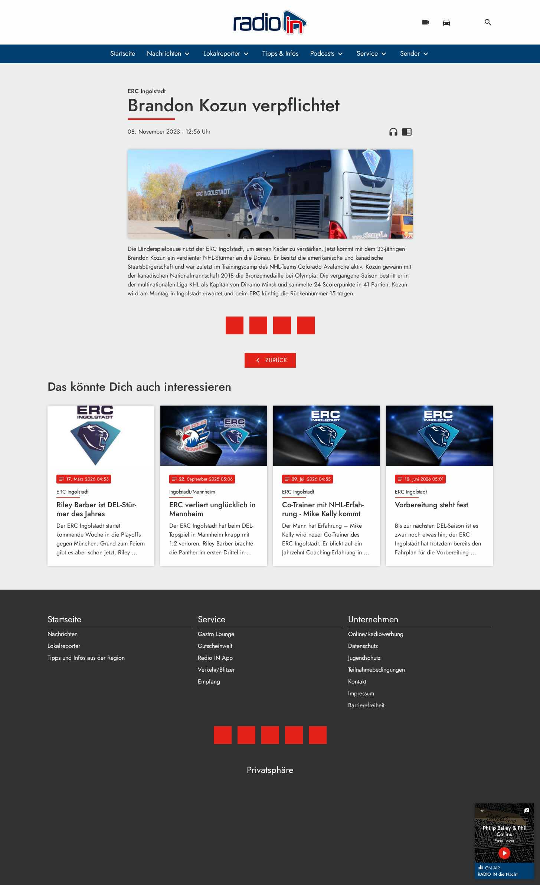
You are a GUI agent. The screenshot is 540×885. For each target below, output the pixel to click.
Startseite (122, 53)
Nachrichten (164, 53)
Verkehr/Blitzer (216, 669)
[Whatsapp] (99, 22)
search (488, 22)
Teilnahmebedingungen (376, 669)
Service (367, 53)
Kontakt (357, 681)
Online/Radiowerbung (375, 634)
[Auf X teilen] (258, 325)
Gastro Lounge (216, 634)
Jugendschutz (364, 657)
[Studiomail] (55, 22)
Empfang (209, 681)
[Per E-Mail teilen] (306, 325)
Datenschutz (363, 646)
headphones (393, 132)
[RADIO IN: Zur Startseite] (270, 22)
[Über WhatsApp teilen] (282, 325)
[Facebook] (69, 22)
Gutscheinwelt (215, 646)
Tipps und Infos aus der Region (86, 657)
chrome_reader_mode (407, 132)
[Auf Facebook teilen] (234, 325)
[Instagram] (84, 22)
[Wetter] (467, 22)
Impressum (361, 693)
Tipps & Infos (280, 53)
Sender (410, 53)
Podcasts (322, 53)
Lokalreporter (221, 53)
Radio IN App (215, 657)
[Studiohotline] (114, 22)
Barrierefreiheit (366, 705)
